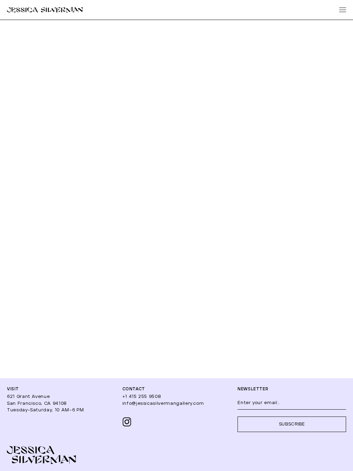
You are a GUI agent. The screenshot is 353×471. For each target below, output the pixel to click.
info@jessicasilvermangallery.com (163, 403)
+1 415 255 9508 (141, 396)
